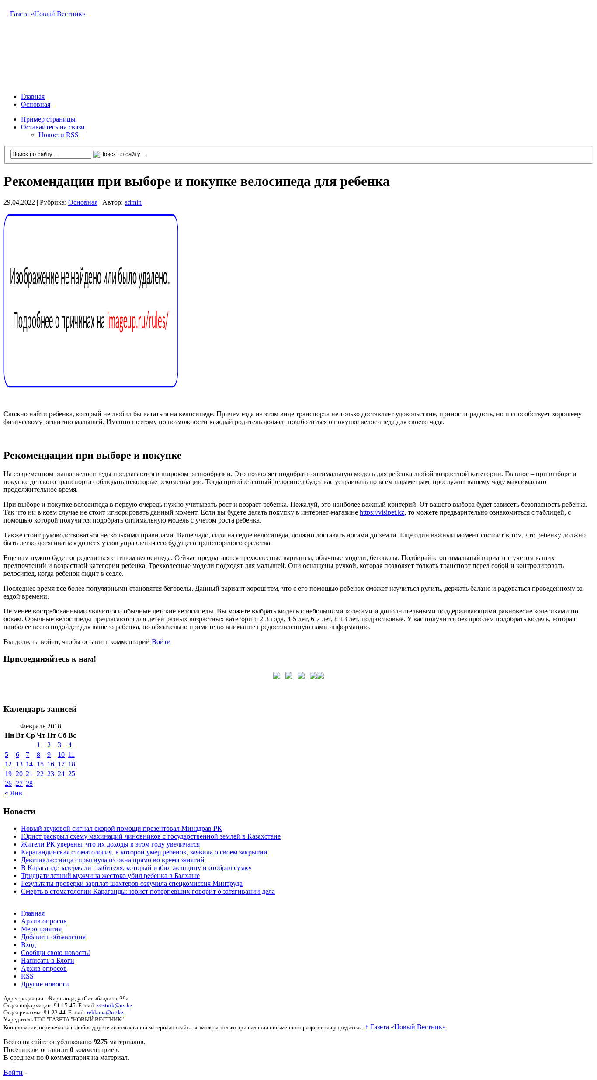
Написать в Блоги (47, 960)
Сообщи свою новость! (55, 952)
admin (133, 202)
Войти (161, 641)
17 (61, 764)
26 (8, 783)
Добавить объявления (53, 937)
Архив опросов (44, 921)
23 (50, 773)
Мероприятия (41, 929)
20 (19, 773)
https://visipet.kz (382, 512)
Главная (33, 96)
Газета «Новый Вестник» (48, 13)
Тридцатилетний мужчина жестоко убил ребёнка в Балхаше (110, 875)
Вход (28, 944)
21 (29, 773)
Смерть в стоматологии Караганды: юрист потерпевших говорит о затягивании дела (148, 891)
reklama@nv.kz (105, 1012)
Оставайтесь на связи (53, 127)
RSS (27, 976)
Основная (35, 104)
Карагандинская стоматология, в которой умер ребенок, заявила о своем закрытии (144, 852)
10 (61, 754)
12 (8, 764)
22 (40, 773)
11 (71, 754)
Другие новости (45, 984)
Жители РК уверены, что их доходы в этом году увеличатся (110, 844)
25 (71, 773)
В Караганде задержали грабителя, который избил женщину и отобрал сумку (136, 867)
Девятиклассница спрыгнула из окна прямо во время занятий (113, 860)
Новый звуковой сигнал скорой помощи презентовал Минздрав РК (121, 828)
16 (50, 764)
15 (40, 764)
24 (61, 773)
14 (29, 764)
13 (19, 764)
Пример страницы (48, 119)
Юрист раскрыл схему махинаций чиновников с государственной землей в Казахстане (151, 836)
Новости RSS (58, 135)
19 (8, 773)
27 (19, 783)
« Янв (13, 793)
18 (71, 764)
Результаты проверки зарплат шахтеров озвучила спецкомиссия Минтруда (132, 883)
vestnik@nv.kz (114, 1005)
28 (29, 783)
